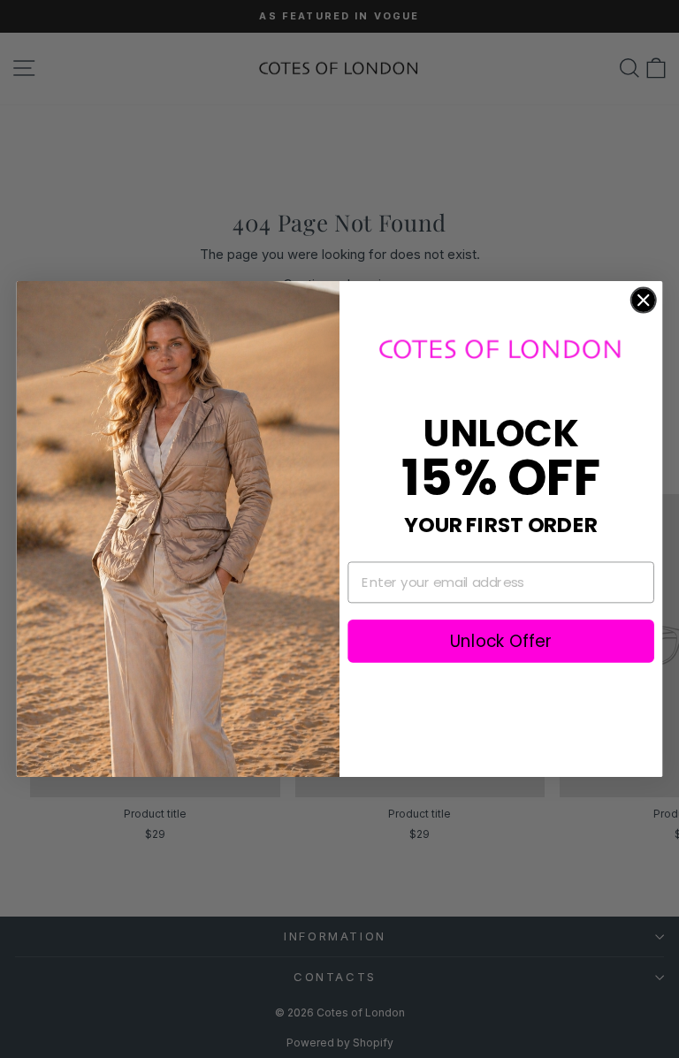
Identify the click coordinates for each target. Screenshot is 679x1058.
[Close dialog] (643, 300)
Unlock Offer (501, 640)
